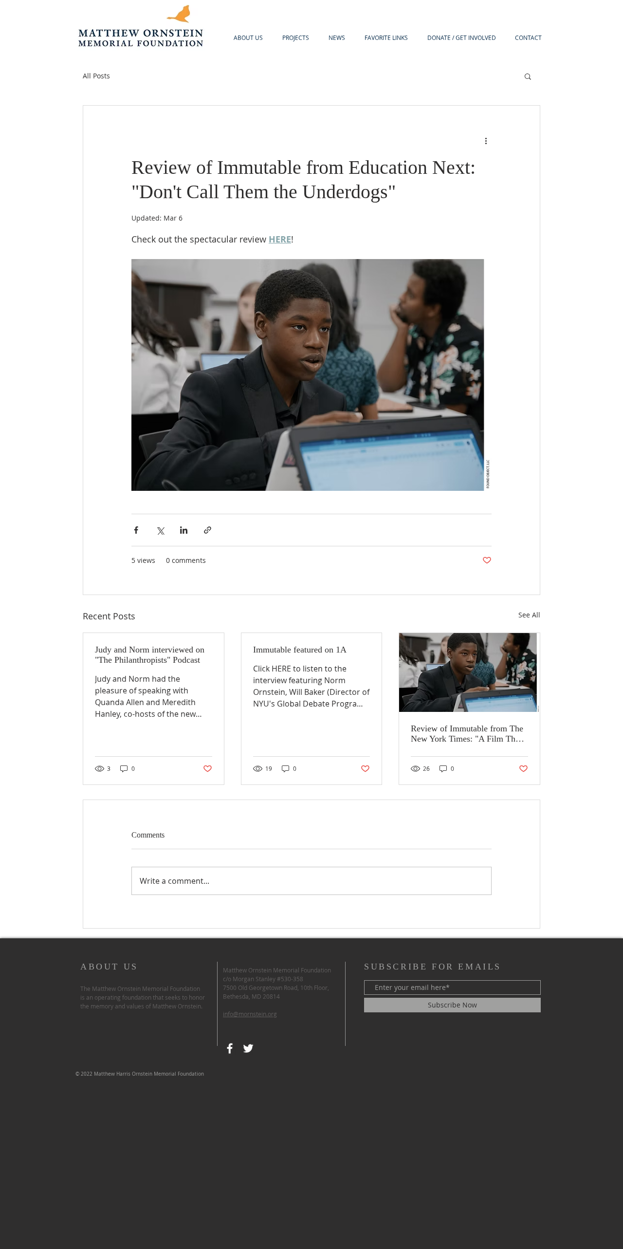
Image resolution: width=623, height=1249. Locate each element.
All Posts (96, 75)
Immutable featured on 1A (300, 649)
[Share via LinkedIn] (183, 530)
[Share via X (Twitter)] (160, 530)
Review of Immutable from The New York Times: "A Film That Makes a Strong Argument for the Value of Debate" (467, 734)
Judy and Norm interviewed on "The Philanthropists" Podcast (149, 655)
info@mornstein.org (250, 1014)
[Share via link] (207, 530)
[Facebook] (230, 1048)
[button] (527, 76)
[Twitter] (248, 1048)
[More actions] (486, 141)
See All (529, 614)
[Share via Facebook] (136, 530)
